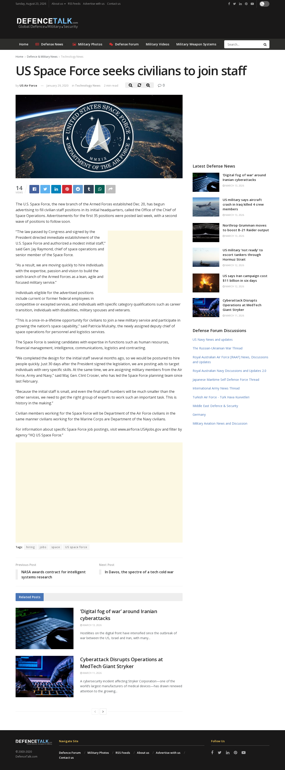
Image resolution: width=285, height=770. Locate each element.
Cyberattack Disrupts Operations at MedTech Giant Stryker (121, 662)
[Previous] (95, 711)
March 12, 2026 (234, 265)
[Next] (103, 711)
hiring (30, 547)
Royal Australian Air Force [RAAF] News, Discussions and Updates (230, 359)
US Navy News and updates (213, 339)
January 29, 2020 (57, 85)
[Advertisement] (145, 262)
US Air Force (28, 85)
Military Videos (157, 44)
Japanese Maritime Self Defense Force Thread (226, 379)
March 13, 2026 (92, 625)
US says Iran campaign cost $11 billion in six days (245, 278)
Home (23, 44)
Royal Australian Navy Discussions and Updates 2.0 (229, 371)
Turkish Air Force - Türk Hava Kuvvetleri (221, 397)
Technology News (72, 57)
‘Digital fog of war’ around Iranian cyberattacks (244, 177)
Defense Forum (127, 44)
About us (57, 4)
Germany (199, 414)
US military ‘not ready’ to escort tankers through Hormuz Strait (243, 254)
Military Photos (90, 44)
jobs (43, 547)
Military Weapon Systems (196, 44)
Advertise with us (93, 4)
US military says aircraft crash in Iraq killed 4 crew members (243, 204)
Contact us (113, 4)
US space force (76, 547)
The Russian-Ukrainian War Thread (217, 348)
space (55, 547)
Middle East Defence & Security (215, 406)
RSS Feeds (74, 4)
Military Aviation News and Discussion (220, 423)
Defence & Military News (42, 57)
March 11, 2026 (92, 673)
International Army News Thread (216, 388)
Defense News (52, 44)
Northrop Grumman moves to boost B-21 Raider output (246, 227)
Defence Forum (70, 753)
